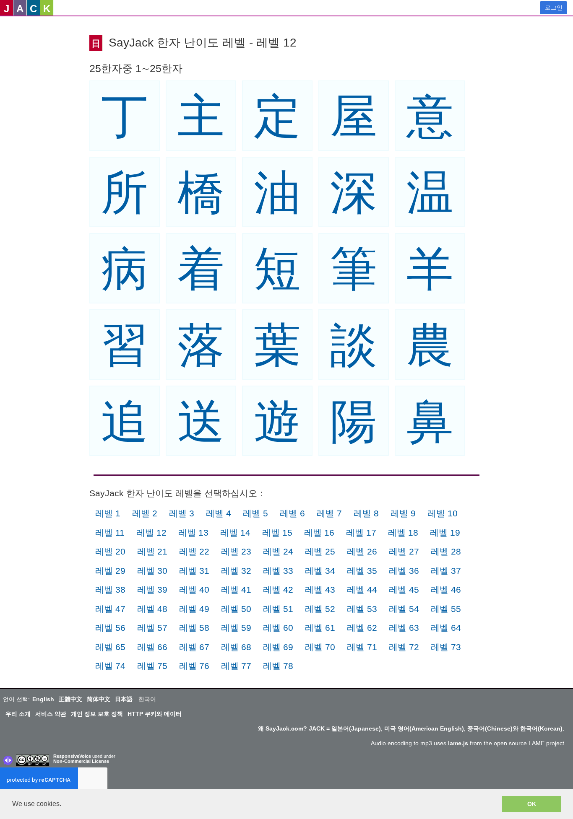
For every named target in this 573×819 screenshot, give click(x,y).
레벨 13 (193, 532)
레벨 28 (446, 551)
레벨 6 (292, 513)
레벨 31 (194, 570)
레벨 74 (110, 666)
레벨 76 (194, 666)
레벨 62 (362, 627)
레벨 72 (404, 647)
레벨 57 (152, 627)
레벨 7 (329, 513)
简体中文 (98, 699)
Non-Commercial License (81, 761)
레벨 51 (278, 609)
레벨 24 (278, 551)
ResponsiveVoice (72, 756)
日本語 (124, 699)
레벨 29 (110, 570)
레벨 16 (319, 532)
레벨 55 (446, 609)
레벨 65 (110, 647)
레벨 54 (404, 609)
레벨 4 (218, 513)
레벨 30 (152, 570)
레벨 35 (362, 570)
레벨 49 (194, 609)
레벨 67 (194, 647)
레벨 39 (152, 589)
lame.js (458, 743)
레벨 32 (236, 570)
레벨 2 (144, 513)
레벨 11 (110, 532)
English (43, 699)
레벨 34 (320, 570)
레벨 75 (152, 666)
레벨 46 (446, 589)
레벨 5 (255, 513)
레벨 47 (110, 609)
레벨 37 (446, 570)
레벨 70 (320, 647)
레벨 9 (403, 513)
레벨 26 (362, 551)
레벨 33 (278, 570)
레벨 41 (236, 589)
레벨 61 (320, 627)
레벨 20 (110, 551)
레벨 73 (446, 647)
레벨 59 (236, 627)
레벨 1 (107, 513)
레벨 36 (404, 570)
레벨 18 (403, 532)
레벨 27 (404, 551)
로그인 (554, 7)
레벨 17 (361, 532)
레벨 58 (194, 627)
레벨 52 (320, 609)
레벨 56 (110, 627)
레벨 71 (362, 647)
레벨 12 (151, 532)
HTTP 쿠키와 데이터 (155, 713)
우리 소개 (18, 713)
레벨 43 (320, 589)
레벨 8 (366, 513)
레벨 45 (404, 589)
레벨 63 (404, 627)
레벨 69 (278, 647)
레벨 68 (236, 647)
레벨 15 (277, 532)
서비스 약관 (50, 713)
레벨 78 (278, 666)
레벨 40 (194, 589)
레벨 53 (362, 609)
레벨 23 (236, 551)
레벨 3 (181, 513)
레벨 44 (362, 589)
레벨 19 (445, 532)
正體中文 (70, 699)
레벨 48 (152, 609)
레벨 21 (152, 551)
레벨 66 (152, 647)
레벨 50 (236, 609)
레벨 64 (446, 627)
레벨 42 (278, 589)
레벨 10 (442, 513)
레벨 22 (194, 551)
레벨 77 (236, 666)
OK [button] (531, 804)
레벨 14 (235, 532)
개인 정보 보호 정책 (97, 713)
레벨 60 (278, 627)
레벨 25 (320, 551)
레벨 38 (110, 589)
